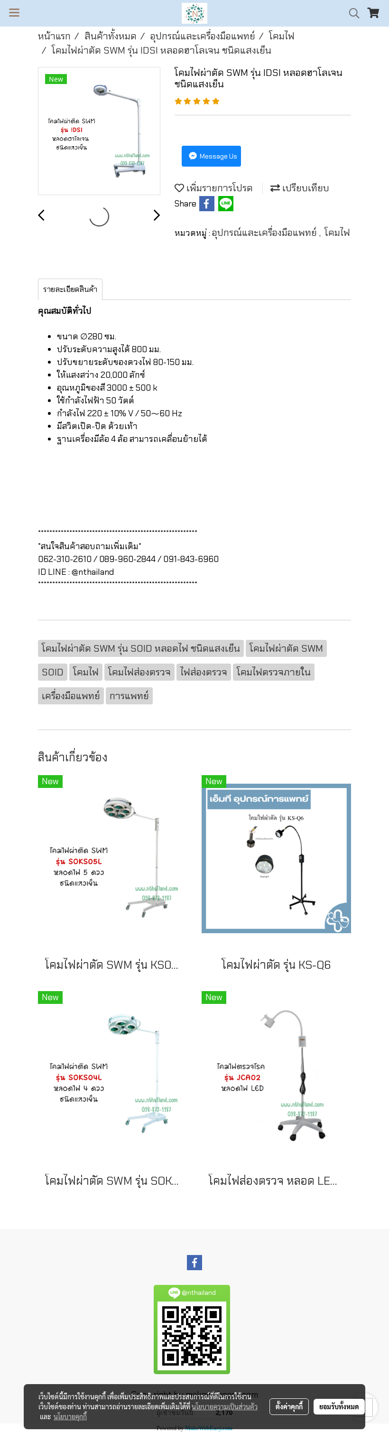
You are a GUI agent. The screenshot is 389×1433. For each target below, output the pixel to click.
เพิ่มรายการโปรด (218, 188)
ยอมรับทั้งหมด (339, 1406)
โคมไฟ (337, 232)
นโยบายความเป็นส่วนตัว (225, 1406)
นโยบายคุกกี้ (70, 1416)
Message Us (217, 156)
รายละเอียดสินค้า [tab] (70, 289)
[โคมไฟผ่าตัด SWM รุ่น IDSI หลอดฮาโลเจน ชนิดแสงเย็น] (99, 131)
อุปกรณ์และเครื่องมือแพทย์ (265, 232)
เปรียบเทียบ (304, 188)
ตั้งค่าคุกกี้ (289, 1406)
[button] (351, 13)
